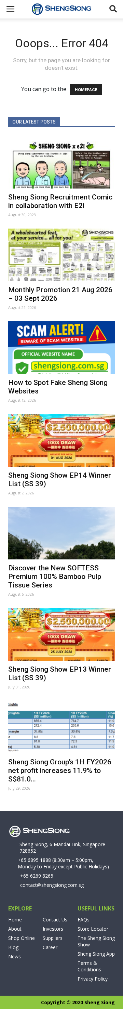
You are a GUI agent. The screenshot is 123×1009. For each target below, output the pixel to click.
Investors (53, 929)
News (14, 956)
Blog (13, 947)
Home (15, 919)
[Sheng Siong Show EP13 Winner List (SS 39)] (61, 634)
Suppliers (53, 938)
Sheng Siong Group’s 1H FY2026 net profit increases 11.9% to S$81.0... (59, 770)
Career (50, 947)
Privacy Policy (93, 978)
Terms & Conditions (89, 966)
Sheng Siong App (96, 953)
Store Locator (93, 929)
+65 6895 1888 (34, 860)
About (15, 929)
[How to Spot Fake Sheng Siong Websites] (61, 347)
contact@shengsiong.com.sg (52, 885)
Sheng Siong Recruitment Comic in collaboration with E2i (60, 201)
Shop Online (21, 938)
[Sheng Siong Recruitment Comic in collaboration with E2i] (61, 162)
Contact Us (55, 919)
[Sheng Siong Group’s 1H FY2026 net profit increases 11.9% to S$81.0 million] (61, 727)
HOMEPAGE (86, 89)
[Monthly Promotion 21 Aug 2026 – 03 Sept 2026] (61, 255)
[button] (113, 9)
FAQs (84, 919)
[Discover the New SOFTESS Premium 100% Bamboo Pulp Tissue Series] (61, 533)
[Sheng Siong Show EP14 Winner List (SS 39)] (61, 440)
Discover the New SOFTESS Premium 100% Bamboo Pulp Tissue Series (54, 576)
